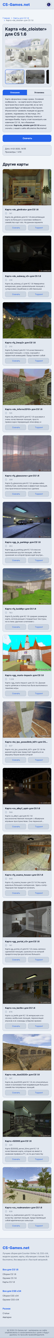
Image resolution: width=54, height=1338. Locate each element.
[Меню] (4, 4)
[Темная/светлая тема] (48, 4)
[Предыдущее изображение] (9, 53)
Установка (39, 92)
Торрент (39, 227)
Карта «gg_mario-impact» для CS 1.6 (24, 675)
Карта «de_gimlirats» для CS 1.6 (22, 209)
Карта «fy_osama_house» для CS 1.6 (24, 875)
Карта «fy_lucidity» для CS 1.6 (20, 608)
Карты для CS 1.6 (21, 18)
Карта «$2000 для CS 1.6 (18, 1141)
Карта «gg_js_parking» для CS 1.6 (23, 542)
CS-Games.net (16, 4)
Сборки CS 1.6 (9, 1274)
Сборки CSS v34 (11, 1295)
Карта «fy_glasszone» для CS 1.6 (22, 475)
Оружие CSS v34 (11, 1299)
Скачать (27, 138)
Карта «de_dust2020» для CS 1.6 (22, 1074)
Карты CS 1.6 (9, 1282)
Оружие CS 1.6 (10, 1278)
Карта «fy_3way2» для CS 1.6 (20, 342)
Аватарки (7, 1317)
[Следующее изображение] (45, 53)
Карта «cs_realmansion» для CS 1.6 (23, 1207)
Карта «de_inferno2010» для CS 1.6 (23, 409)
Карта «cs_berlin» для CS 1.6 (20, 1008)
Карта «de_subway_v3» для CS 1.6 (23, 276)
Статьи (6, 1313)
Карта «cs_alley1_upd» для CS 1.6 (22, 808)
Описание (15, 92)
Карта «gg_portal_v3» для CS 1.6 (22, 941)
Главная (6, 18)
